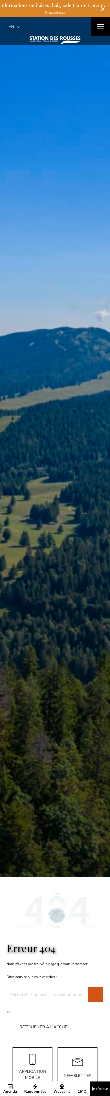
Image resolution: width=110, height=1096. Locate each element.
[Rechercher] (95, 994)
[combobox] (13, 26)
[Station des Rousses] (55, 40)
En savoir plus (55, 13)
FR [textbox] (11, 26)
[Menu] (100, 26)
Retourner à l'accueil (45, 1027)
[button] (103, 8)
